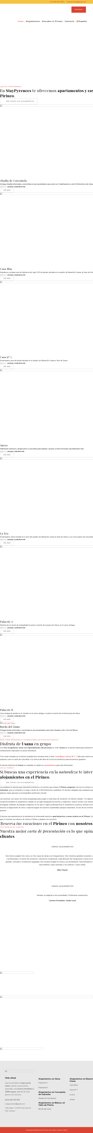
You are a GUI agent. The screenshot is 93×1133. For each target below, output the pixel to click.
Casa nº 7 (6, 357)
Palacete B (6, 710)
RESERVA (79, 9)
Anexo (4, 445)
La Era (4, 533)
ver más (7, 190)
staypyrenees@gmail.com (76, 2)
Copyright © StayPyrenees (34, 1130)
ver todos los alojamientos (20, 101)
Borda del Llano (10, 726)
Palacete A (6, 621)
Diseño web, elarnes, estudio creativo (55, 1130)
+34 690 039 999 (57, 2)
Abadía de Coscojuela (13, 180)
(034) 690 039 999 (12, 1100)
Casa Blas (6, 269)
